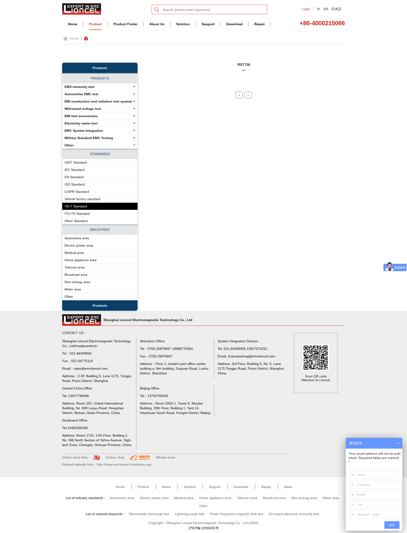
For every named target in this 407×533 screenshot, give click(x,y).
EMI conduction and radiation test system (98, 101)
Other (69, 145)
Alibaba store (165, 457)
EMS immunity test (79, 87)
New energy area (77, 282)
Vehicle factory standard (82, 199)
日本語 (336, 9)
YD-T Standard (76, 206)
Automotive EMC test (81, 94)
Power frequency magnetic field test (236, 514)
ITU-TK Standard (77, 213)
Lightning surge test (189, 514)
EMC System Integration (84, 130)
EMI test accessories (81, 116)
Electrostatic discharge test (149, 514)
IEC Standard (75, 170)
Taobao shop (115, 457)
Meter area (73, 289)
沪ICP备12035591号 (203, 528)
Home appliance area (81, 260)
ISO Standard (75, 184)
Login (306, 9)
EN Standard (74, 177)
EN (326, 9)
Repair (259, 24)
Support (208, 24)
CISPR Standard (77, 192)
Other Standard (76, 221)
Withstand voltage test (83, 109)
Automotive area (77, 238)
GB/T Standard (76, 162)
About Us (156, 24)
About (166, 487)
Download (234, 24)
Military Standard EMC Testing (89, 138)
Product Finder (126, 24)
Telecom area (75, 267)
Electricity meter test (81, 123)
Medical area (74, 253)
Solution (183, 24)
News (288, 487)
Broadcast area (76, 275)
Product (95, 24)
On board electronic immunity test (294, 514)
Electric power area (79, 245)
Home (72, 24)
